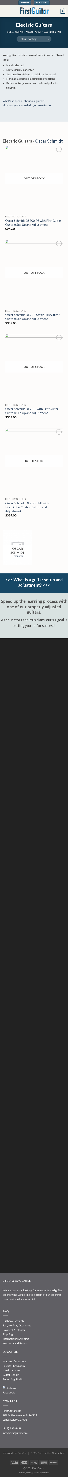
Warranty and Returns (16, 1343)
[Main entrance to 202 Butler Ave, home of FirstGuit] (34, 800)
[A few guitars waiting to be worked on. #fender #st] (34, 1112)
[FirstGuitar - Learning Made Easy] (34, 11)
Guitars (19, 32)
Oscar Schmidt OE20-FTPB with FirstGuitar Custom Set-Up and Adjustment (27, 507)
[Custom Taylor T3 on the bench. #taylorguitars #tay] (34, 737)
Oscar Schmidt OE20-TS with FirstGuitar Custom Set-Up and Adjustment (32, 317)
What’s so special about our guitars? (24, 100)
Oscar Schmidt (49, 140)
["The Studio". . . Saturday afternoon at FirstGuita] (34, 862)
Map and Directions (14, 1361)
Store (10, 32)
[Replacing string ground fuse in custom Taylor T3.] (34, 675)
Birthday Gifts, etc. (14, 1320)
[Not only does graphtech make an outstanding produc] (34, 1175)
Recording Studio (13, 1379)
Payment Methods (14, 1329)
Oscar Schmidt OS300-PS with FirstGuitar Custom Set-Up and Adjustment (33, 222)
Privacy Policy (25, 1472)
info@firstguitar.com (15, 1432)
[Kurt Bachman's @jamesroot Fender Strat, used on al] (34, 925)
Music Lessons (11, 1370)
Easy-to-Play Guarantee (17, 1325)
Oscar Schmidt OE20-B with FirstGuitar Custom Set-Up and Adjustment (31, 411)
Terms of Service (41, 1472)
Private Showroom (14, 1365)
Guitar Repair (11, 1374)
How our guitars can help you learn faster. (27, 105)
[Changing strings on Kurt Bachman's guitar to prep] (34, 1050)
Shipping (8, 1334)
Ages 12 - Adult (33, 32)
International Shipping (16, 1338)
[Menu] (5, 11)
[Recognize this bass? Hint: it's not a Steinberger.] (34, 1237)
